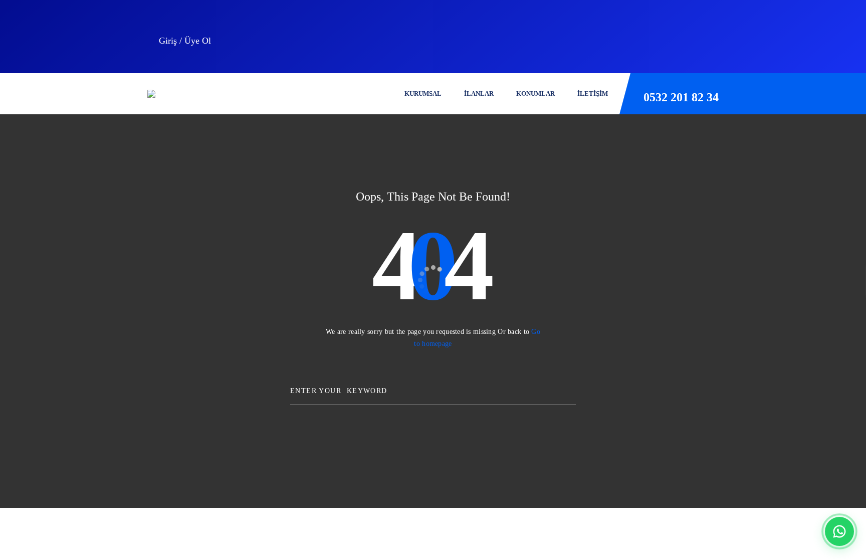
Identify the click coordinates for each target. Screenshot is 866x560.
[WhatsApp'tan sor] (839, 531)
